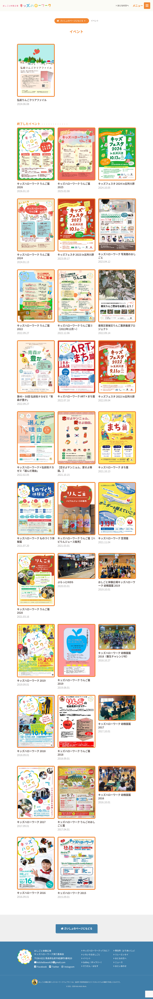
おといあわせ (120, 966)
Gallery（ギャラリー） (93, 962)
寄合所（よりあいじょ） (125, 951)
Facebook (42, 967)
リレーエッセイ (121, 954)
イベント (87, 958)
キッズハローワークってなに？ (96, 951)
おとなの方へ (123, 6)
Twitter (55, 967)
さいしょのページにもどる (71, 21)
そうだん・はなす (90, 966)
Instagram (69, 967)
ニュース (119, 962)
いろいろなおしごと (91, 954)
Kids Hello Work (81, 986)
